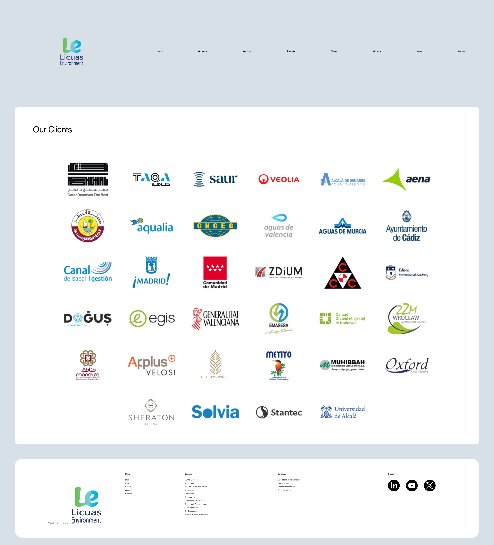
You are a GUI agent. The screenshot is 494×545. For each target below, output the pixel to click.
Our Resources (190, 511)
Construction (283, 483)
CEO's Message (191, 480)
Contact (128, 494)
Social (391, 474)
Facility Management (286, 487)
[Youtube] (412, 485)
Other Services (284, 490)
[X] (430, 485)
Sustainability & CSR (193, 501)
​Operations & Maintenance (289, 480)
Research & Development (195, 504)
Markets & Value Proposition (196, 514)
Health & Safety (191, 490)
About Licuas (189, 483)
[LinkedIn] (394, 485)
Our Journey (189, 497)
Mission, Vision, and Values (195, 487)
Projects (128, 483)
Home (127, 480)
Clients (128, 487)
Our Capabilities (191, 507)
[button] (203, 51)
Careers (128, 490)
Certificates (189, 494)
